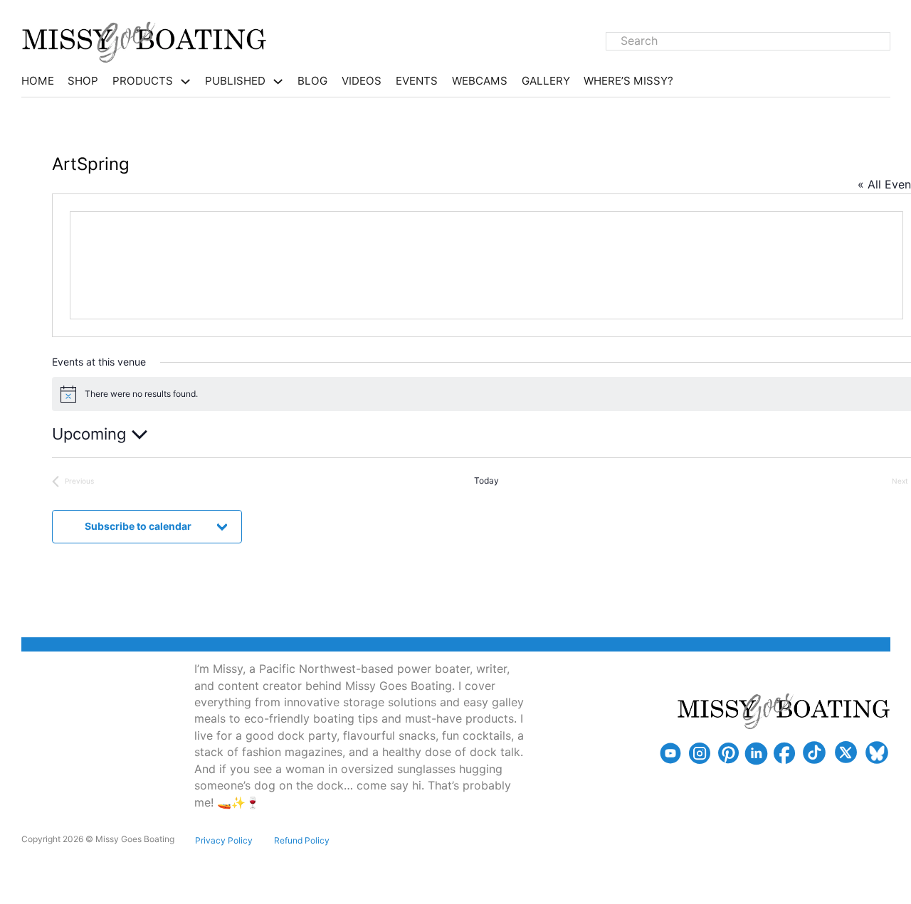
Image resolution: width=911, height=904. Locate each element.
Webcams (479, 80)
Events (417, 80)
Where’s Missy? (628, 80)
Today (486, 480)
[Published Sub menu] (278, 81)
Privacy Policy (224, 840)
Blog (312, 80)
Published (235, 80)
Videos (361, 80)
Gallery (546, 80)
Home (37, 80)
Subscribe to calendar (138, 526)
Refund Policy (302, 840)
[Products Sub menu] (185, 81)
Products (142, 80)
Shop (83, 80)
